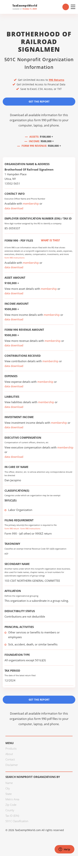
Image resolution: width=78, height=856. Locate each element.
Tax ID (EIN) (12, 815)
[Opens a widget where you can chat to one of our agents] (64, 849)
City (7, 788)
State (8, 794)
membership (31, 203)
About (9, 754)
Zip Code (10, 804)
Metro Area (12, 799)
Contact (10, 759)
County (9, 810)
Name (9, 783)
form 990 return (12, 528)
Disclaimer (11, 765)
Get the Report (39, 101)
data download (14, 208)
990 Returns (56, 80)
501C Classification (16, 821)
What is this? (50, 240)
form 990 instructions (14, 257)
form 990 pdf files (46, 120)
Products (11, 748)
